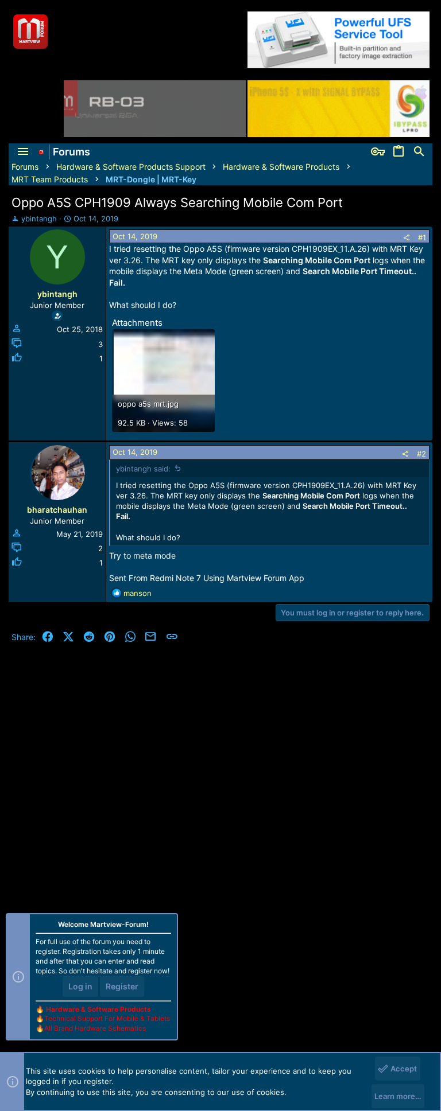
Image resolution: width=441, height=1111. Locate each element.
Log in (80, 986)
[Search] (419, 152)
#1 (422, 237)
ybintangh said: (143, 468)
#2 (421, 453)
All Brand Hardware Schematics (95, 1028)
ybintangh (39, 218)
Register (122, 986)
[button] (22, 152)
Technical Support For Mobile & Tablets (107, 1018)
